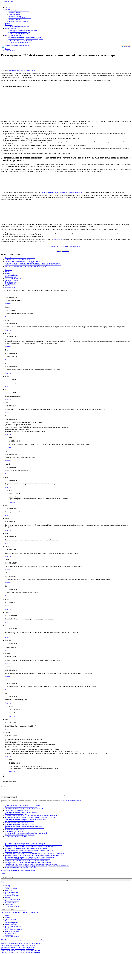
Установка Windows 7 (16, 19)
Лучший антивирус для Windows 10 (16, 822)
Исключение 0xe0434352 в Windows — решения (20, 867)
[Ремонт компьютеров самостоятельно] (13, 2)
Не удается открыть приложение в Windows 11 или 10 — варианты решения (30, 857)
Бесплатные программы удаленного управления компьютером (25, 819)
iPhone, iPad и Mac (11, 889)
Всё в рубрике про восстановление (20, 42)
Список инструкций (7, 912)
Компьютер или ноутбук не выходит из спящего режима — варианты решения (31, 846)
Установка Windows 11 (16, 12)
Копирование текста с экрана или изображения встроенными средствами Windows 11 (33, 265)
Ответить (8, 304)
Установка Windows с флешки (18, 21)
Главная (7, 7)
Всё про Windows (10, 284)
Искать (66, 880)
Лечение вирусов (10, 28)
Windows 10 (8, 271)
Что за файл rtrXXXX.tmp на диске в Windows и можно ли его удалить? (28, 862)
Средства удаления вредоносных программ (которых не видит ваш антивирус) (31, 815)
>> (5, 778)
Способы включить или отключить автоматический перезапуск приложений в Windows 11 (35, 853)
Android (7, 23)
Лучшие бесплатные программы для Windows (20, 258)
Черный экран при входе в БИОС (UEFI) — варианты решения (25, 266)
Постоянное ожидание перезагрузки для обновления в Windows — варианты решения (33, 855)
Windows (7, 9)
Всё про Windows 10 (15, 14)
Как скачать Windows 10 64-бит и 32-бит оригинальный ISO (24, 808)
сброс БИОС (58, 239)
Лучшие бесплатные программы (19, 26)
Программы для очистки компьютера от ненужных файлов (24, 828)
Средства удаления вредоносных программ (23, 30)
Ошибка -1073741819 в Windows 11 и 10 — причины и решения (26, 848)
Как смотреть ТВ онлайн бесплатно (16, 810)
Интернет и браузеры (12, 901)
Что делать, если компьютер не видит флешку (20, 835)
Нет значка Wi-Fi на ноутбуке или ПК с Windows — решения (25, 843)
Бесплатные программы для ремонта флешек (19, 824)
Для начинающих (10, 902)
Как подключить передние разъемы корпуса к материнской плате (62, 192)
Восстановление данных (13, 35)
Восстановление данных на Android (20, 40)
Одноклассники (10, 287)
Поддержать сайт (63, 251)
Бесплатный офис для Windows (15, 831)
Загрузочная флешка (11, 275)
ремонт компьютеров (28, 70)
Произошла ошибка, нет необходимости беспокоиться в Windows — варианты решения (33, 845)
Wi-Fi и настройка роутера (13, 899)
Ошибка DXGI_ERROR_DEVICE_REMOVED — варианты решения (27, 859)
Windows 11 (8, 270)
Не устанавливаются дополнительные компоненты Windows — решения (29, 850)
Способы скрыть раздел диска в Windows (18, 259)
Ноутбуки (8, 897)
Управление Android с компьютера (16, 836)
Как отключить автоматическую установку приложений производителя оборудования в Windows (37, 866)
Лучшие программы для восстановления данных (25, 37)
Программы (8, 25)
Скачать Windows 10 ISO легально (20, 18)
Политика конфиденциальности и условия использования (18, 870)
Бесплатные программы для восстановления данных (26, 39)
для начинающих (14, 70)
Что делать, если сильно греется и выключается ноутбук (23, 826)
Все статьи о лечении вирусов (18, 33)
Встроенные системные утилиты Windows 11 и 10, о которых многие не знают (31, 817)
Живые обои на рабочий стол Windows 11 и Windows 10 (23, 805)
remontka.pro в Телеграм (59, 246)
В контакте (8, 285)
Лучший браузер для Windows (14, 829)
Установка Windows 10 (16, 16)
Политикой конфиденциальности (71, 800)
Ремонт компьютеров (12, 906)
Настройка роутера (11, 282)
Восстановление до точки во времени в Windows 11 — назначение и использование (32, 263)
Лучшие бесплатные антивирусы (15, 814)
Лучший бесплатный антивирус (19, 32)
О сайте (3, 873)
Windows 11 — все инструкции (19, 11)
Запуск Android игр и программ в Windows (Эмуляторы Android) (26, 833)
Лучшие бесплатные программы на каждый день (21, 807)
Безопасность (9, 904)
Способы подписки (74, 246)
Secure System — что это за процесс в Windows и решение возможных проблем (31, 864)
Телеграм (126, 46)
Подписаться (5, 882)
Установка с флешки (11, 280)
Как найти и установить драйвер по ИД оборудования (22, 261)
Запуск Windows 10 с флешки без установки (19, 821)
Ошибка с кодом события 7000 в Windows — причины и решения (26, 860)
